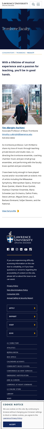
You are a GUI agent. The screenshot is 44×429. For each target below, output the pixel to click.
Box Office (11, 357)
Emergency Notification (18, 375)
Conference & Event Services (20, 371)
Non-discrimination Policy (17, 290)
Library (10, 394)
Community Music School (18, 366)
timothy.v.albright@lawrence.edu (17, 134)
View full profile (9, 211)
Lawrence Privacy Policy (12, 418)
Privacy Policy (12, 286)
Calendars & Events (16, 362)
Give (11, 333)
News (9, 398)
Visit (11, 325)
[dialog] (22, 415)
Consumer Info (13, 294)
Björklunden (12, 352)
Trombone (20, 53)
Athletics (11, 348)
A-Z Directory (13, 343)
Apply (12, 308)
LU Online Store (14, 389)
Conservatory (8, 53)
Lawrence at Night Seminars (19, 385)
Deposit (13, 316)
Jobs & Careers (13, 380)
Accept (12, 424)
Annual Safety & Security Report (20, 298)
